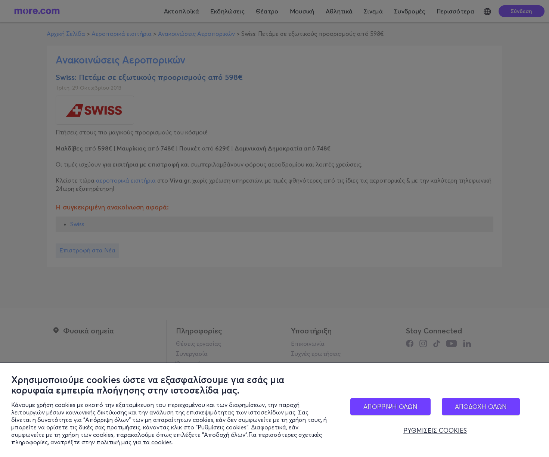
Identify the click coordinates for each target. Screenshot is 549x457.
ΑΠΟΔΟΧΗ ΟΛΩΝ (481, 406)
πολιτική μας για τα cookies (134, 442)
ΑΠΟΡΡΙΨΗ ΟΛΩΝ (390, 406)
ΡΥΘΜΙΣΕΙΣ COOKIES (435, 430)
